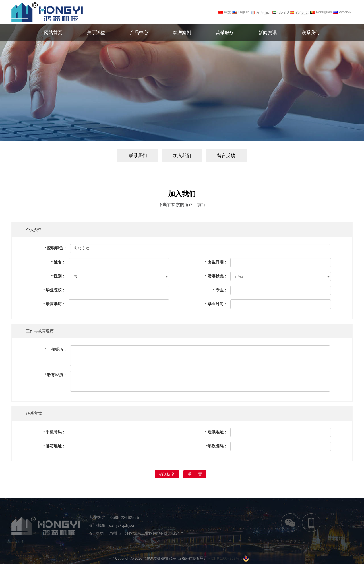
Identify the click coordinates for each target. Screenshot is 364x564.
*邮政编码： (216, 446)
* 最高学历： (54, 303)
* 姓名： (58, 262)
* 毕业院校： (54, 290)
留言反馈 (226, 155)
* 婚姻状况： (216, 276)
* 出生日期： (216, 262)
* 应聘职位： (56, 248)
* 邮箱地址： (54, 446)
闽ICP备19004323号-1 (224, 559)
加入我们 (182, 155)
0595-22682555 (124, 517)
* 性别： (58, 276)
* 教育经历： (56, 374)
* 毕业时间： (216, 303)
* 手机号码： (54, 432)
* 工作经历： (56, 349)
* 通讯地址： (216, 432)
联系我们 (138, 155)
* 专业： (220, 290)
